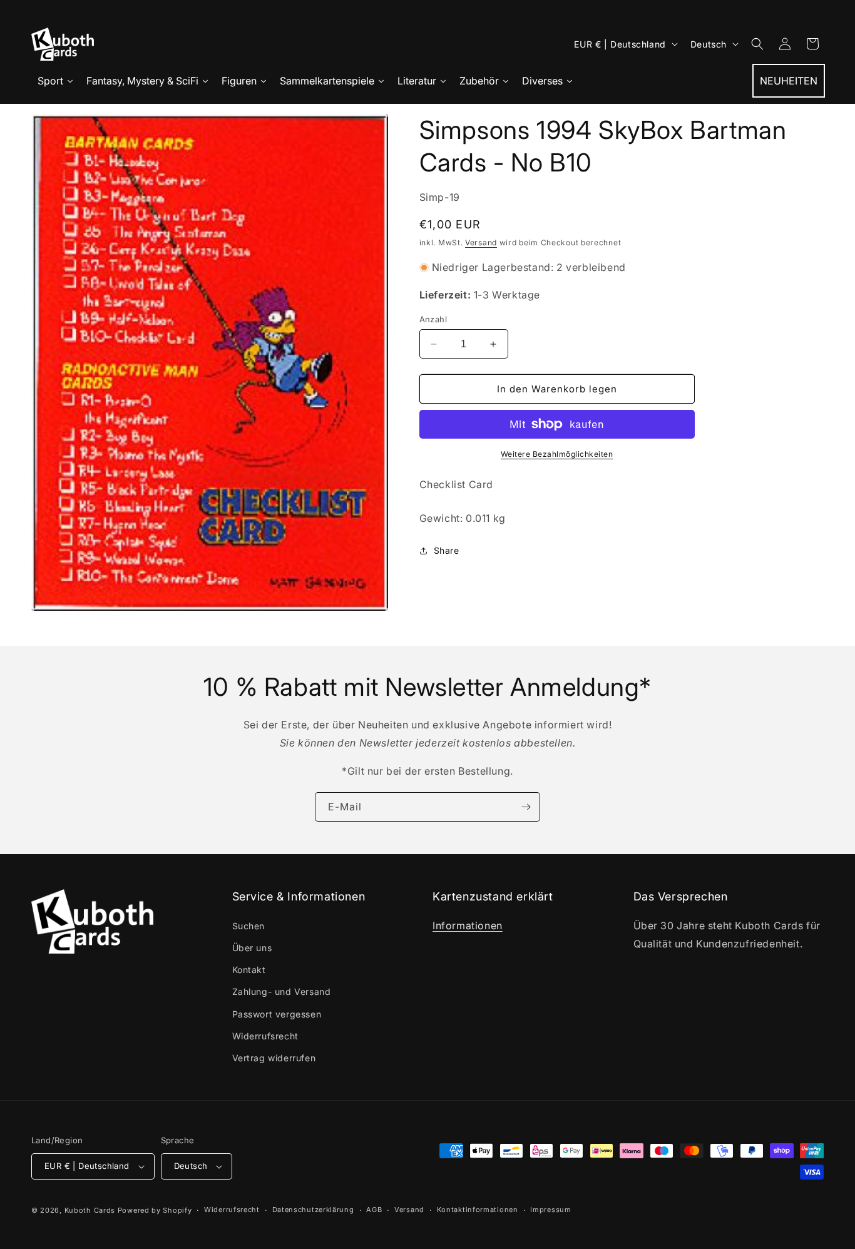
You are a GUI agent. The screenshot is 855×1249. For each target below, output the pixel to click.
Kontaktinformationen (477, 1209)
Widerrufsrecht (265, 1036)
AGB (374, 1209)
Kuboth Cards (89, 1210)
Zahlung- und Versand (281, 991)
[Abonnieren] (526, 807)
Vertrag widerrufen (274, 1058)
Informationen (468, 925)
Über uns (252, 947)
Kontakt (249, 969)
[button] (757, 44)
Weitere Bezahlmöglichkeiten (557, 454)
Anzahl (433, 319)
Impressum (550, 1209)
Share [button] (446, 550)
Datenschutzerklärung (313, 1209)
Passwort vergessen (277, 1014)
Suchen (248, 925)
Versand (481, 242)
